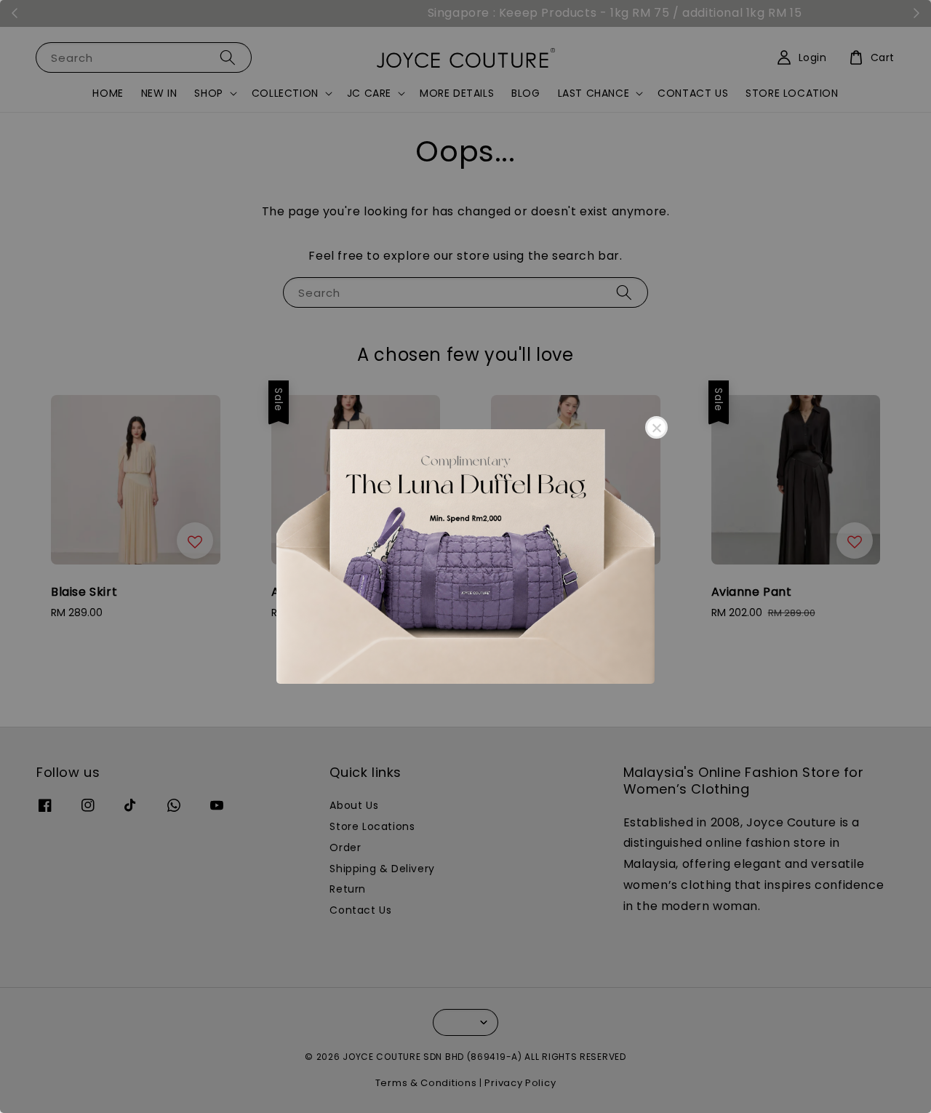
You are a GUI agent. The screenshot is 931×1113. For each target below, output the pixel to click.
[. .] (465, 556)
